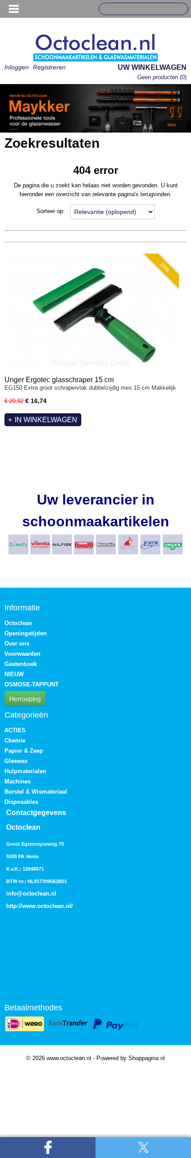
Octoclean (18, 623)
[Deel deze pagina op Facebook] (48, 1147)
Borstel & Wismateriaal (35, 791)
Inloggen (16, 67)
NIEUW (14, 674)
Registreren (49, 67)
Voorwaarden (22, 653)
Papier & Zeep (23, 750)
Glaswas (16, 761)
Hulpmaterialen (25, 771)
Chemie (14, 740)
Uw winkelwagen (152, 67)
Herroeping (25, 698)
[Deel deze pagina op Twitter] (143, 1147)
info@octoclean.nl (31, 893)
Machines (17, 781)
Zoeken (178, 9)
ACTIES (15, 730)
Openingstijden (25, 633)
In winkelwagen (46, 420)
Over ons (16, 643)
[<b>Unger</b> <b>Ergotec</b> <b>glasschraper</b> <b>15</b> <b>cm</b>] (92, 312)
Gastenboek (20, 664)
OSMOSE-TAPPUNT (31, 684)
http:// (14, 906)
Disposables (21, 802)
